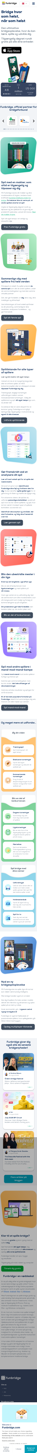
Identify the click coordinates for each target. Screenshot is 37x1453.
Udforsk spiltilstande (14, 420)
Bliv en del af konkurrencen (17, 615)
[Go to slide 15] (26, 129)
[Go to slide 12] (21, 129)
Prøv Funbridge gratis (14, 227)
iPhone (6, 1291)
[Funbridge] (9, 3)
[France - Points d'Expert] (12, 121)
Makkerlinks (7, 1395)
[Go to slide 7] (13, 129)
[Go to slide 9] (16, 129)
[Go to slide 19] (33, 129)
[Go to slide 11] (20, 129)
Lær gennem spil (12, 523)
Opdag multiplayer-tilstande (18, 1027)
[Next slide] (33, 121)
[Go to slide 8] (15, 129)
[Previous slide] (3, 121)
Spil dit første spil (12, 318)
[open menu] (33, 3)
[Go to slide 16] (28, 129)
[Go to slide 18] (31, 129)
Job (5, 1392)
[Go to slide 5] (10, 129)
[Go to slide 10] (18, 129)
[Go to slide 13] (23, 129)
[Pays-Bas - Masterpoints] (24, 121)
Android (13, 1291)
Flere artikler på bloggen (19, 1179)
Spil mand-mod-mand (14, 708)
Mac (18, 1291)
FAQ (5, 1388)
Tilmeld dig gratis (12, 1269)
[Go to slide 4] (8, 129)
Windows (26, 1291)
